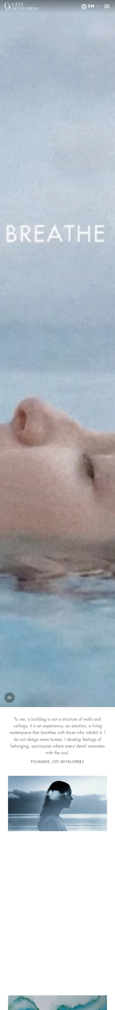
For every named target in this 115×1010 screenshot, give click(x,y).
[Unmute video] (9, 697)
